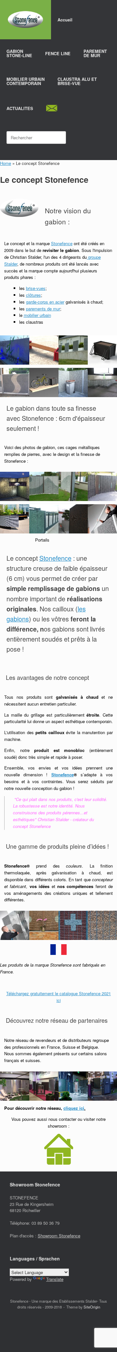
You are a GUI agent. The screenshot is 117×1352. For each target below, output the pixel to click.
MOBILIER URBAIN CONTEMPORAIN (25, 81)
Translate (54, 1279)
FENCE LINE (58, 53)
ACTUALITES (19, 108)
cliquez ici (73, 1108)
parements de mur (43, 309)
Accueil (65, 20)
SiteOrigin (92, 1306)
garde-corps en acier (45, 302)
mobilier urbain (37, 315)
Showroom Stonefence (59, 1236)
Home (5, 163)
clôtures (33, 295)
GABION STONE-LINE (19, 53)
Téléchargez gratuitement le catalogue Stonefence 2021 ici (58, 996)
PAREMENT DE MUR (95, 53)
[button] (14, 350)
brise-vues (36, 288)
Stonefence (61, 243)
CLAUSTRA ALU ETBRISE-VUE (77, 81)
